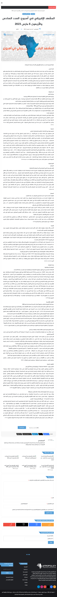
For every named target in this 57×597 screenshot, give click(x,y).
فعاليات (25, 582)
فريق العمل (25, 574)
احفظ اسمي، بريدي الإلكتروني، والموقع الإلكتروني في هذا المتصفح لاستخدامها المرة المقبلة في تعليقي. (32, 509)
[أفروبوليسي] (45, 3)
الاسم (52, 498)
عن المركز (25, 569)
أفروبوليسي (36, 29)
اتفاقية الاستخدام (9, 580)
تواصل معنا (25, 572)
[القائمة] (1, 3)
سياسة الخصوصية (9, 577)
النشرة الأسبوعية (26, 14)
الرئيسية (43, 11)
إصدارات (39, 11)
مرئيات (26, 585)
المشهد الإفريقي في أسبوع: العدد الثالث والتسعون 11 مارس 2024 (11, 466)
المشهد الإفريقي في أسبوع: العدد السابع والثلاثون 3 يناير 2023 (29, 466)
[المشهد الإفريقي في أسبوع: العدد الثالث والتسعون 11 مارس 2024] (11, 459)
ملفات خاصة (24, 580)
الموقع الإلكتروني (24, 503)
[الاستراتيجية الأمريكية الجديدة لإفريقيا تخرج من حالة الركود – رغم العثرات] (46, 459)
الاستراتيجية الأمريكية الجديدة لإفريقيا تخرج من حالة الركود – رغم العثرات (47, 467)
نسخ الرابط (21, 427)
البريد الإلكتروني (50, 503)
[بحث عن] (55, 3)
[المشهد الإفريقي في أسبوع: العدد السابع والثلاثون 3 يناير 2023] (28, 459)
